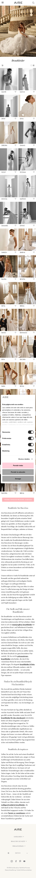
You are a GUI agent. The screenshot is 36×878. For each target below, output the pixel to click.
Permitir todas (18, 465)
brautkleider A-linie (27, 664)
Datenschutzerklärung (10, 870)
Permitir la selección (18, 472)
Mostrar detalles (24, 459)
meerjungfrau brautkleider (22, 625)
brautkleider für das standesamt (13, 718)
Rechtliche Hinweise (25, 867)
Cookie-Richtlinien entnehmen (24, 870)
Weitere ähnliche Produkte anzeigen (18, 500)
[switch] (31, 438)
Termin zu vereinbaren (16, 813)
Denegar (18, 478)
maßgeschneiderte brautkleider (13, 805)
